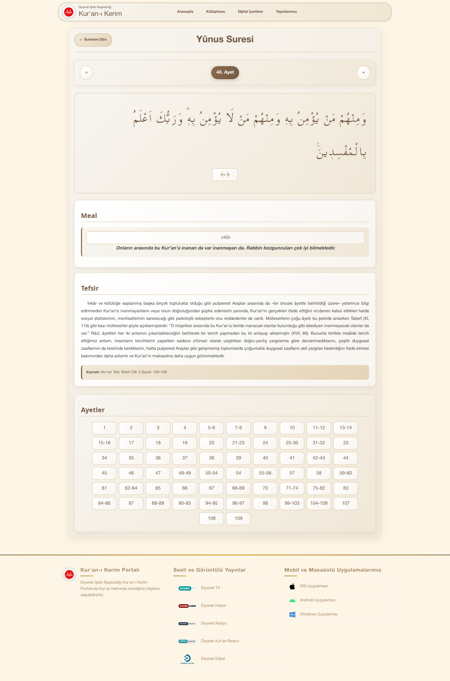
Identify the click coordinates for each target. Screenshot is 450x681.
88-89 (158, 503)
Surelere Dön (93, 40)
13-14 (346, 428)
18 (158, 443)
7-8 (238, 428)
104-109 (319, 503)
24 (265, 443)
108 (212, 518)
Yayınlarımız (286, 12)
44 (345, 458)
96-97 (238, 503)
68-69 (238, 488)
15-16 (104, 443)
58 (319, 473)
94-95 (211, 503)
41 (292, 458)
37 (185, 458)
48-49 (185, 473)
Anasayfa (185, 12)
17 (131, 443)
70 (265, 488)
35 (131, 458)
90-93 (185, 503)
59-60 (346, 473)
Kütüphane (215, 12)
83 (345, 488)
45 (104, 473)
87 (131, 503)
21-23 (238, 443)
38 (211, 458)
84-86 (104, 503)
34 (104, 458)
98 (265, 503)
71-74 (292, 488)
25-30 (292, 443)
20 (211, 443)
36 (158, 458)
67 (211, 488)
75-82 (319, 488)
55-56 (265, 473)
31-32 (319, 443)
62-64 (131, 488)
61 (104, 488)
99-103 (292, 503)
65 (158, 488)
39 (238, 458)
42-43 (319, 458)
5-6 (211, 428)
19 (185, 443)
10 (292, 428)
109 (238, 518)
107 (346, 503)
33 (345, 443)
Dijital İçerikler (250, 12)
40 (265, 458)
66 (185, 488)
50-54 (211, 473)
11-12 (319, 428)
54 (238, 473)
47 (158, 473)
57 (292, 473)
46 (131, 473)
